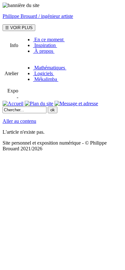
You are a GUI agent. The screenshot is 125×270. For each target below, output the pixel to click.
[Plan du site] (39, 103)
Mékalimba (45, 79)
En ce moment (49, 39)
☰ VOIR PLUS (19, 27)
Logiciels (43, 73)
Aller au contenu (19, 121)
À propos (43, 51)
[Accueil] (13, 103)
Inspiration (45, 45)
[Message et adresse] (76, 103)
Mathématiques (49, 67)
